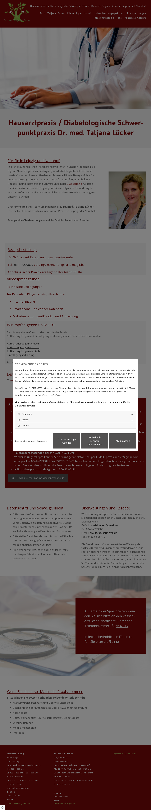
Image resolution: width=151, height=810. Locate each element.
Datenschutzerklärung (25, 441)
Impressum (42, 441)
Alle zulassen (123, 441)
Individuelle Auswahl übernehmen (95, 441)
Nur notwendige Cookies (67, 441)
